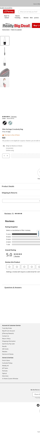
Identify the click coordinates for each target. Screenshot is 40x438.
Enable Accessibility (6, 8)
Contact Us (5, 336)
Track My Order (7, 328)
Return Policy (6, 338)
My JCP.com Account (8, 331)
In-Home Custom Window (10, 378)
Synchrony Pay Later (8, 344)
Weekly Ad (5, 365)
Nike (9, 131)
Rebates (4, 351)
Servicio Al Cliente (7, 354)
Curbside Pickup (7, 363)
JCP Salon (5, 368)
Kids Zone (5, 376)
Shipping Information (9, 341)
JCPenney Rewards (8, 333)
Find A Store (6, 360)
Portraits (5, 371)
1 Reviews (13, 116)
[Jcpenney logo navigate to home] (9, 11)
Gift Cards (5, 349)
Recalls (4, 346)
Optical (4, 373)
